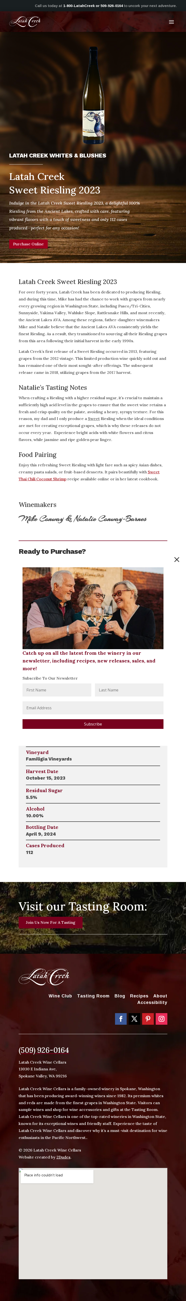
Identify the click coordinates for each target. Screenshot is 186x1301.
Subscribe (93, 724)
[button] (176, 559)
